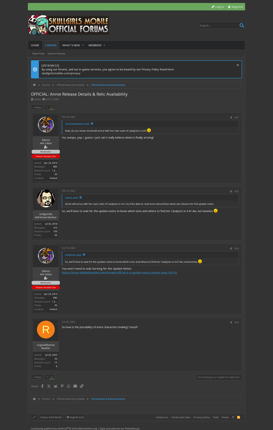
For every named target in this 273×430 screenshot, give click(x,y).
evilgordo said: (73, 254)
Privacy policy (202, 417)
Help (216, 417)
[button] (83, 45)
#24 (237, 322)
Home (225, 417)
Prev (38, 107)
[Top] (233, 417)
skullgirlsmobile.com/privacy (61, 73)
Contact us (162, 417)
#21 (237, 117)
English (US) (76, 417)
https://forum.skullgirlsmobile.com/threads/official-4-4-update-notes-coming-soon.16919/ (119, 272)
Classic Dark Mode (51, 417)
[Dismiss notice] (237, 65)
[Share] (231, 117)
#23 (237, 248)
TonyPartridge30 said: (77, 123)
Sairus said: (71, 197)
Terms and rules (180, 417)
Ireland (53, 178)
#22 (237, 191)
